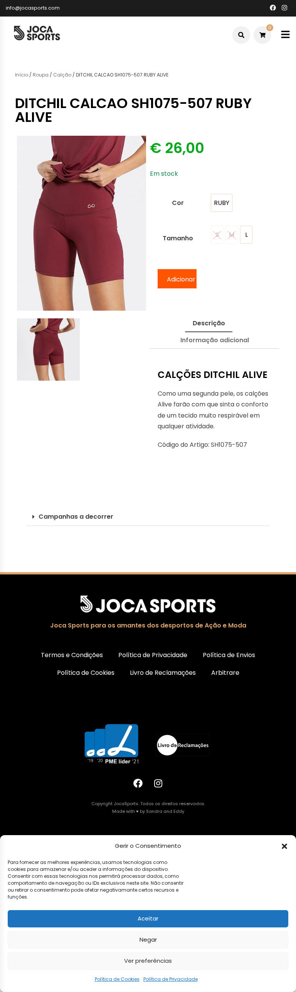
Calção (62, 75)
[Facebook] (138, 783)
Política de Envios (229, 655)
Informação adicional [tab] (214, 340)
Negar (148, 939)
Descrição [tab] (209, 323)
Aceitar (148, 918)
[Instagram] (158, 783)
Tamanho (178, 238)
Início (21, 75)
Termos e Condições (72, 655)
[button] (284, 846)
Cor (178, 202)
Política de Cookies (117, 979)
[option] (221, 202)
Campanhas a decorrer (76, 516)
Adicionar (181, 279)
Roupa (41, 75)
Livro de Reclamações (163, 672)
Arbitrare (225, 672)
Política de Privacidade (170, 979)
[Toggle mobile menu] (285, 34)
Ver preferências (148, 961)
